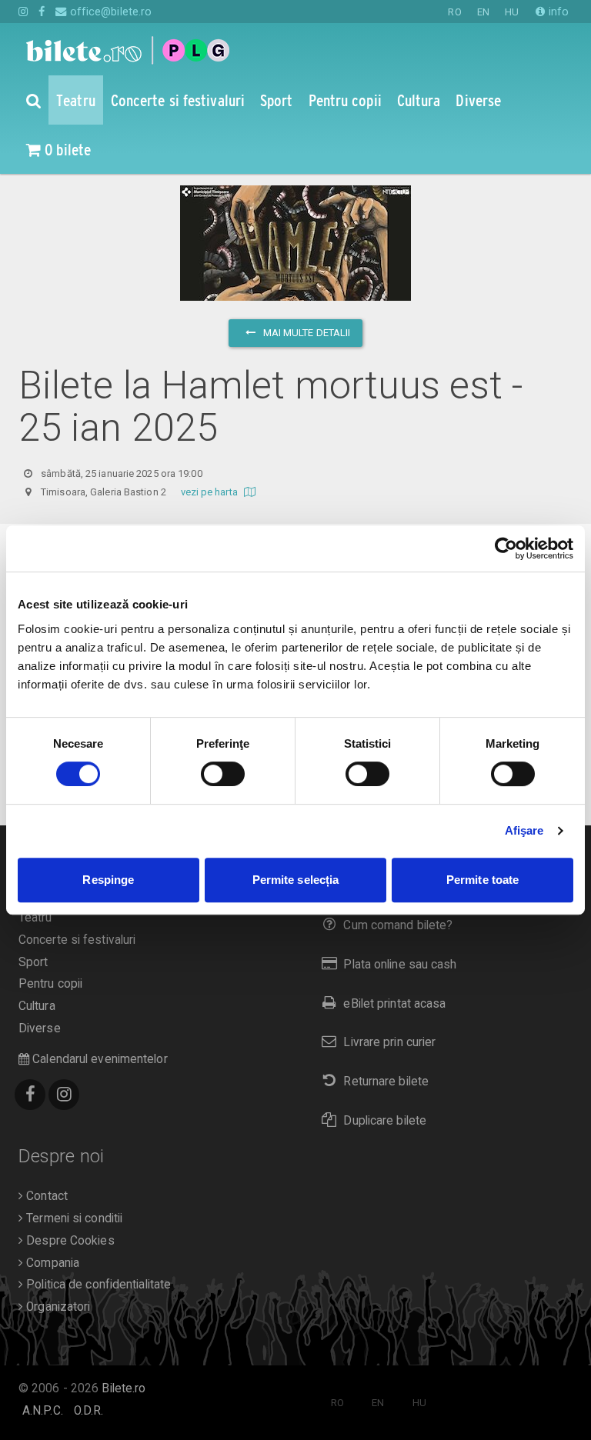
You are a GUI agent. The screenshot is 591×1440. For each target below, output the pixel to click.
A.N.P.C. (42, 1411)
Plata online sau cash (399, 965)
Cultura (36, 1006)
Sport (33, 962)
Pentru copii (50, 984)
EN (483, 12)
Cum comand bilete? (397, 925)
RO (454, 12)
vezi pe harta (210, 492)
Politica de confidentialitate (97, 1285)
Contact (45, 1196)
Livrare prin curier (389, 1042)
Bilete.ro (123, 1388)
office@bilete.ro (109, 11)
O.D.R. (89, 1411)
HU (512, 12)
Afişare (524, 830)
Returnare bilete (386, 1081)
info (557, 11)
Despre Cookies (69, 1241)
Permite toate (482, 879)
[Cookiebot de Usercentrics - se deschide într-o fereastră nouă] (506, 548)
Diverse (39, 1028)
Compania (51, 1263)
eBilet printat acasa (394, 1004)
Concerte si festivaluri (76, 940)
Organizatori (56, 1307)
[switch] (223, 774)
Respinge (108, 879)
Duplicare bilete (384, 1121)
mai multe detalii (306, 332)
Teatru (35, 918)
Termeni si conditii (72, 1218)
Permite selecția (295, 879)
